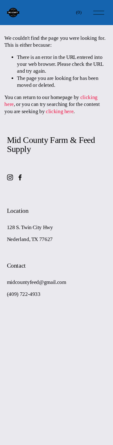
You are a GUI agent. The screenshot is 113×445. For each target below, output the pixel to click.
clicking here (60, 111)
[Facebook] (20, 177)
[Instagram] (10, 177)
